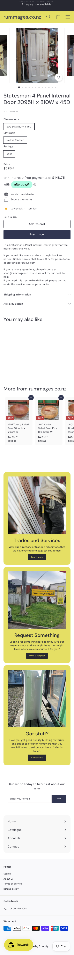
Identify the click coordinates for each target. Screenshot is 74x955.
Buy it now (37, 234)
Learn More (37, 557)
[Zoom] (58, 77)
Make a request (37, 655)
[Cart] (58, 17)
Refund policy (11, 888)
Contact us (37, 757)
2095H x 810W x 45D (19, 126)
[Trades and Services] (37, 505)
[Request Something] (37, 600)
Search (7, 873)
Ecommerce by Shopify (34, 946)
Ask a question (13, 303)
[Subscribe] (59, 799)
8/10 (9, 153)
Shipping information (17, 294)
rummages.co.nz (22, 17)
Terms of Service (12, 883)
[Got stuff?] (37, 698)
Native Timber (15, 140)
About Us (8, 878)
